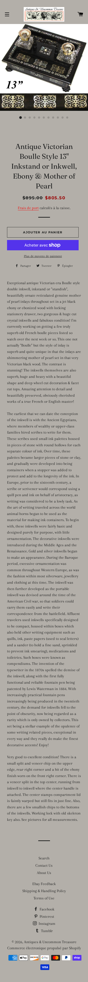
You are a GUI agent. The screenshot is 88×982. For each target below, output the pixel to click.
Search (44, 858)
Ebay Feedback (44, 884)
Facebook (46, 909)
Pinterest (46, 916)
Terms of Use (44, 898)
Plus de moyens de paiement (43, 256)
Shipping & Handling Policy (44, 891)
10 (63, 117)
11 (67, 117)
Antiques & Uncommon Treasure (50, 942)
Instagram (46, 923)
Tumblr (46, 931)
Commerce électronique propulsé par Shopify (44, 948)
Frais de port (28, 208)
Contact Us (44, 865)
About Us (44, 872)
